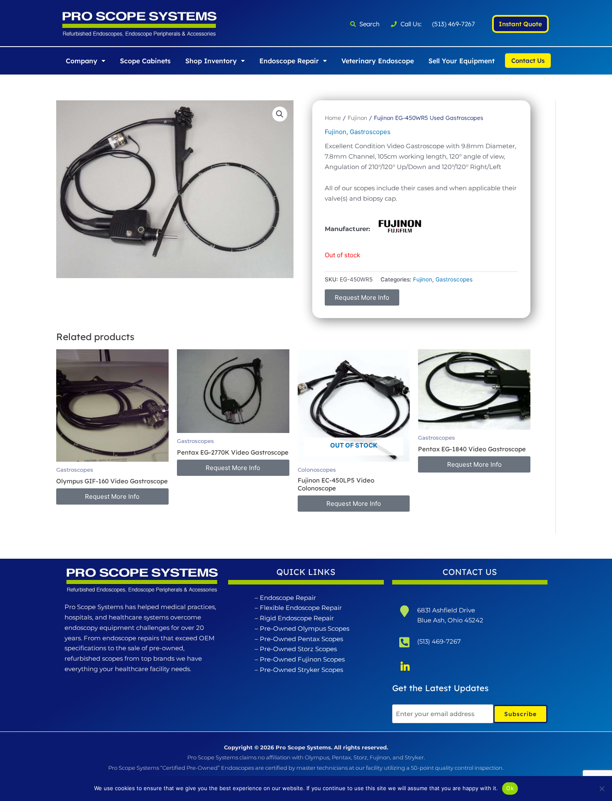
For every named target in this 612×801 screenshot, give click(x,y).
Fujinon (357, 117)
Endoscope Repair (289, 61)
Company (81, 61)
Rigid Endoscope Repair (297, 618)
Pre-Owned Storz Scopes (298, 649)
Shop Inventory (211, 61)
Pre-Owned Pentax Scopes (301, 639)
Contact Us (528, 61)
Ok (510, 788)
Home (333, 117)
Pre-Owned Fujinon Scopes (302, 659)
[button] (85, 60)
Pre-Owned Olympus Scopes (304, 628)
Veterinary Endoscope (377, 61)
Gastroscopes (370, 132)
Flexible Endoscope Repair (301, 608)
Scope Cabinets (145, 61)
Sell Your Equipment (461, 61)
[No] (601, 788)
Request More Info (362, 297)
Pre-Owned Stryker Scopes (301, 670)
